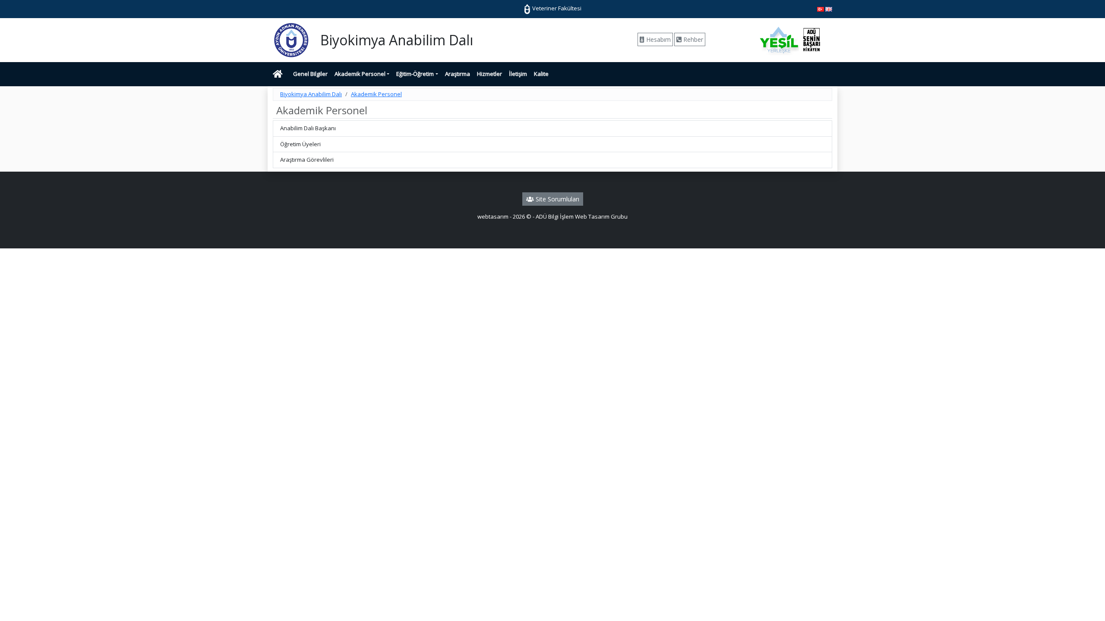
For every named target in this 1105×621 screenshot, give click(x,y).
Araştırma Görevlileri (307, 159)
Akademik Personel (360, 74)
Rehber (692, 39)
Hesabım (657, 39)
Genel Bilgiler (310, 74)
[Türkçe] (820, 9)
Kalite (541, 74)
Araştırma (457, 74)
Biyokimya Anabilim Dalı (311, 94)
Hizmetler (489, 74)
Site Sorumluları (556, 199)
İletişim (518, 74)
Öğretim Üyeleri (300, 144)
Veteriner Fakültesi (556, 8)
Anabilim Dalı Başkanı (308, 128)
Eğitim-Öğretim (415, 74)
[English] (828, 9)
